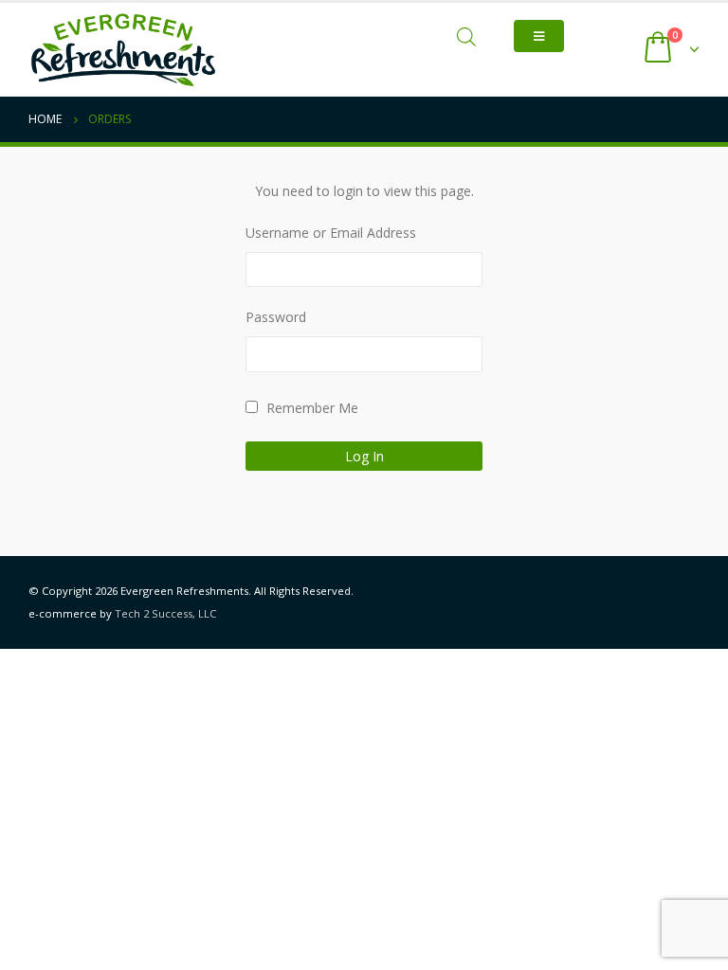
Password (276, 317)
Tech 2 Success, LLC (165, 613)
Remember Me (310, 408)
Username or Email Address (331, 233)
